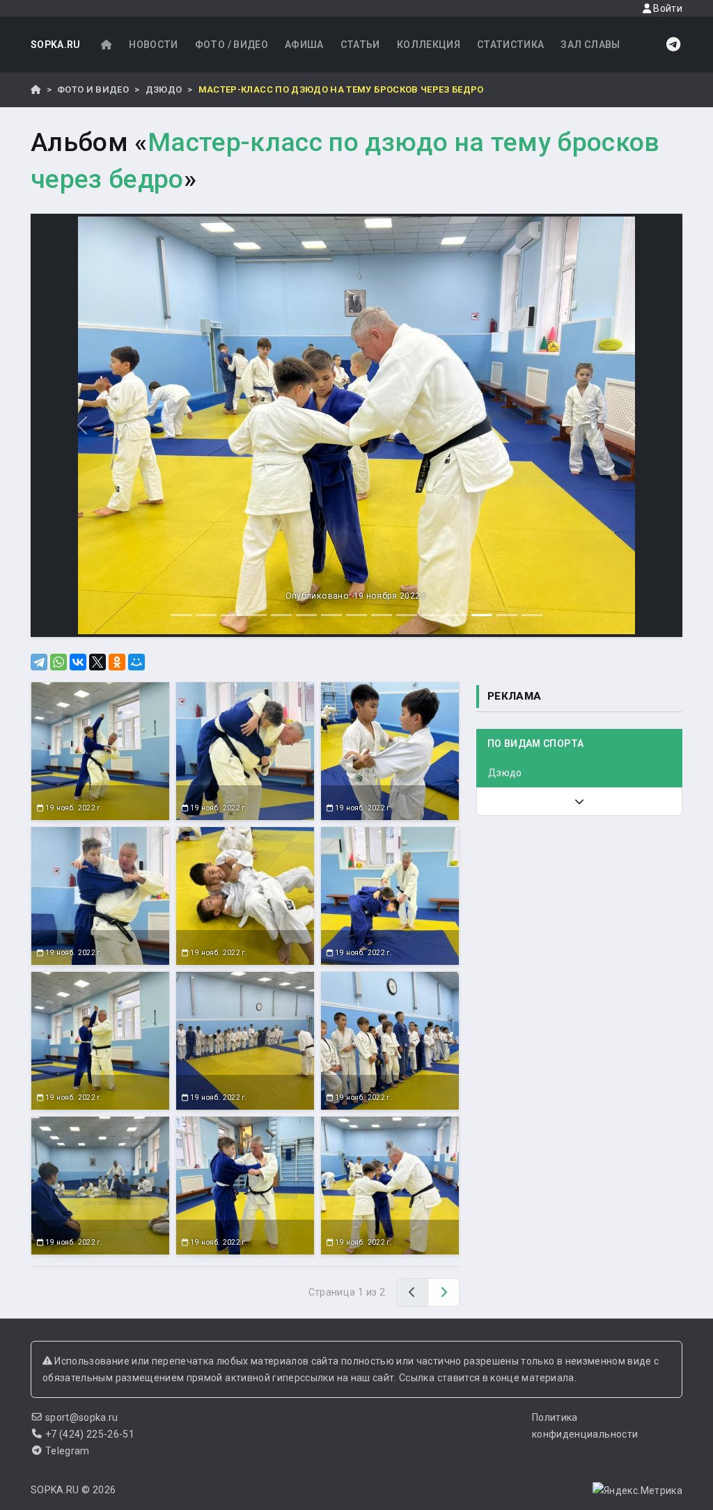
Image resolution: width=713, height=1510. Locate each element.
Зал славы (590, 44)
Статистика (510, 44)
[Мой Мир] (136, 662)
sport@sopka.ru (81, 1417)
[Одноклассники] (117, 662)
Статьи (360, 44)
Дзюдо (164, 89)
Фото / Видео (231, 44)
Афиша (304, 44)
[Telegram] (39, 662)
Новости (153, 44)
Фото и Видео (93, 89)
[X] (97, 662)
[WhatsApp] (58, 662)
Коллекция (428, 44)
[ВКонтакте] (78, 662)
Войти (666, 8)
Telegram (67, 1450)
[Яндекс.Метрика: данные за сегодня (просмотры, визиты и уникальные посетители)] (637, 1490)
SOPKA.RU (56, 44)
